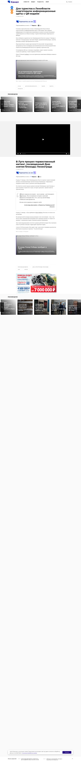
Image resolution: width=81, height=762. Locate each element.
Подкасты (40, 1)
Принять (67, 752)
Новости (26, 1)
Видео (33, 1)
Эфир (47, 1)
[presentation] (2, 104)
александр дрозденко (23, 266)
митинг (26, 269)
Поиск (70, 2)
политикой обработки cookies (29, 753)
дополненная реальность (31, 86)
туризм (43, 86)
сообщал (26, 54)
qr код (19, 86)
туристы (51, 86)
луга (19, 269)
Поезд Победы (39, 212)
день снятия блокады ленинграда (40, 266)
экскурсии (20, 88)
